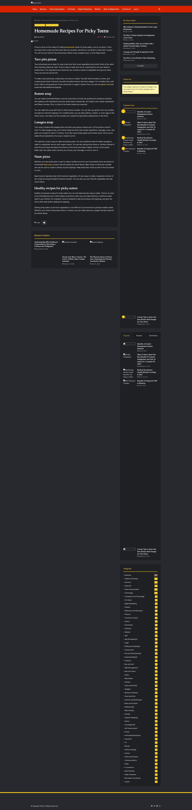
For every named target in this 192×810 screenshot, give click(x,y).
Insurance (128, 739)
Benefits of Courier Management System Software (145, 114)
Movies (127, 746)
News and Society (131, 703)
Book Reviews (130, 771)
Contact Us (126, 9)
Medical (98, 9)
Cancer (127, 753)
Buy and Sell (129, 664)
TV (126, 742)
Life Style (71, 9)
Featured (128, 586)
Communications (131, 760)
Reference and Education (134, 611)
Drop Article (40, 37)
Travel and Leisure (131, 618)
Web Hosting (129, 710)
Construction (129, 650)
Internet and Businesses (133, 700)
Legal (127, 643)
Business (43, 9)
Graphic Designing (131, 717)
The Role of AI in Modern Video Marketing (139, 58)
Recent (139, 336)
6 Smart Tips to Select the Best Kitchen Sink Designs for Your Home (146, 319)
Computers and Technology (134, 596)
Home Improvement (57, 9)
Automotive (129, 625)
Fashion (127, 607)
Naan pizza (48, 164)
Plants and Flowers (131, 757)
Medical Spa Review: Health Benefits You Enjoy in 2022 (146, 140)
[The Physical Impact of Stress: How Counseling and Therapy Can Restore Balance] (102, 248)
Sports (127, 721)
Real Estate (129, 678)
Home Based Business (133, 735)
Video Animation (130, 774)
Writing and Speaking (132, 646)
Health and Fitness (52, 25)
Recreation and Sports (133, 778)
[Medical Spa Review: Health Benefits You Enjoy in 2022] (129, 141)
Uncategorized (130, 725)
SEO (126, 636)
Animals (127, 714)
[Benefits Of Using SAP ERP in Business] (129, 231)
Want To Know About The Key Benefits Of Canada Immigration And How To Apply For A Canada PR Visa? (146, 127)
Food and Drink (47, 20)
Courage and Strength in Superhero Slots (138, 52)
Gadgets (128, 689)
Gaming (127, 682)
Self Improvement (131, 728)
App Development (131, 639)
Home (35, 9)
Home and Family (131, 685)
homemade (70, 47)
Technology (129, 593)
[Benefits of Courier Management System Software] (129, 115)
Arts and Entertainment (133, 653)
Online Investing (130, 749)
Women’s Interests (131, 693)
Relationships (129, 707)
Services (128, 582)
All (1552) (140, 66)
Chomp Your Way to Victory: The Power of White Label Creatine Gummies (74, 259)
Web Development (131, 668)
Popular (126, 336)
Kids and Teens (130, 671)
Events (127, 732)
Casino (127, 621)
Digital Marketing (85, 9)
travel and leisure (131, 657)
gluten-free (105, 84)
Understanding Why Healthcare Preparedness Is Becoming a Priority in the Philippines (46, 244)
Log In (136, 9)
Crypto (127, 782)
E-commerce (129, 767)
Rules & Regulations (111, 9)
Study (127, 675)
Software (128, 628)
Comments (153, 336)
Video (127, 764)
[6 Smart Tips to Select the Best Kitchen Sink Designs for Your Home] (129, 320)
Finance (127, 614)
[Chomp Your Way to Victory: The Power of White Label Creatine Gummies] (74, 248)
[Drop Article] (36, 3)
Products (128, 661)
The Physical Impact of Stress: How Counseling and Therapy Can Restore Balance (101, 259)
